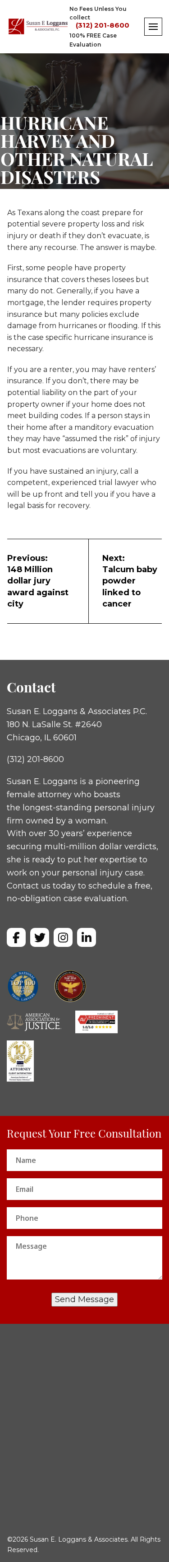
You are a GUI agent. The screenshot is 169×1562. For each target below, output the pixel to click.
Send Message (84, 1299)
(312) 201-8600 (102, 25)
